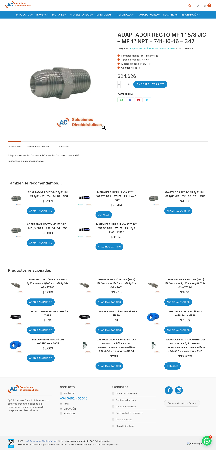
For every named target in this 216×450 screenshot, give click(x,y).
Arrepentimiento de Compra (183, 403)
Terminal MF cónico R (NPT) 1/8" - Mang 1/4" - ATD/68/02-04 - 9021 (116, 283)
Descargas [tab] (63, 146)
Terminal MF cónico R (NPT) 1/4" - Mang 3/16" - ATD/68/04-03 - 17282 (47, 283)
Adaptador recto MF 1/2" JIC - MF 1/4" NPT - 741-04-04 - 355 (48, 226)
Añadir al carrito (150, 84)
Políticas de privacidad (108, 444)
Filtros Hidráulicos (125, 426)
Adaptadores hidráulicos (142, 48)
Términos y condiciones (78, 444)
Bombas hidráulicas (126, 400)
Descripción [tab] (14, 146)
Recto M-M (160, 48)
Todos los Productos (126, 393)
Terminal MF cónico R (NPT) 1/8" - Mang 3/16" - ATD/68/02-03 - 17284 (185, 283)
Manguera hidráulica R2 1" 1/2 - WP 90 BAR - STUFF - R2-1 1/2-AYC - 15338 (116, 228)
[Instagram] (179, 390)
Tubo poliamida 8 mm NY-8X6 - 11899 (116, 313)
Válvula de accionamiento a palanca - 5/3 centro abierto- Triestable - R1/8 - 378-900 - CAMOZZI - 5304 (116, 345)
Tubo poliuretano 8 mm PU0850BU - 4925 (48, 341)
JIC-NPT (171, 48)
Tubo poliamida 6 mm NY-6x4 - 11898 (47, 313)
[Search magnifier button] (190, 5)
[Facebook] (169, 390)
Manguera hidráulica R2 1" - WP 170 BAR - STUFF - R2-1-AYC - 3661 (116, 196)
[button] (207, 441)
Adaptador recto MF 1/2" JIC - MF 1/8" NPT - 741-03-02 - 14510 (185, 194)
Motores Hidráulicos (126, 406)
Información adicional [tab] (38, 146)
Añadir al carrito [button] (40, 210)
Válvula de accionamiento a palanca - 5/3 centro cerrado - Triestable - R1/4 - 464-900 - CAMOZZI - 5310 (185, 345)
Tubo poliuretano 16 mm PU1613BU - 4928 (185, 313)
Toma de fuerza (124, 419)
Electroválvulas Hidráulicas (129, 413)
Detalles (104, 214)
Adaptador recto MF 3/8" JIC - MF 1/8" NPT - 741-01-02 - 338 (48, 194)
